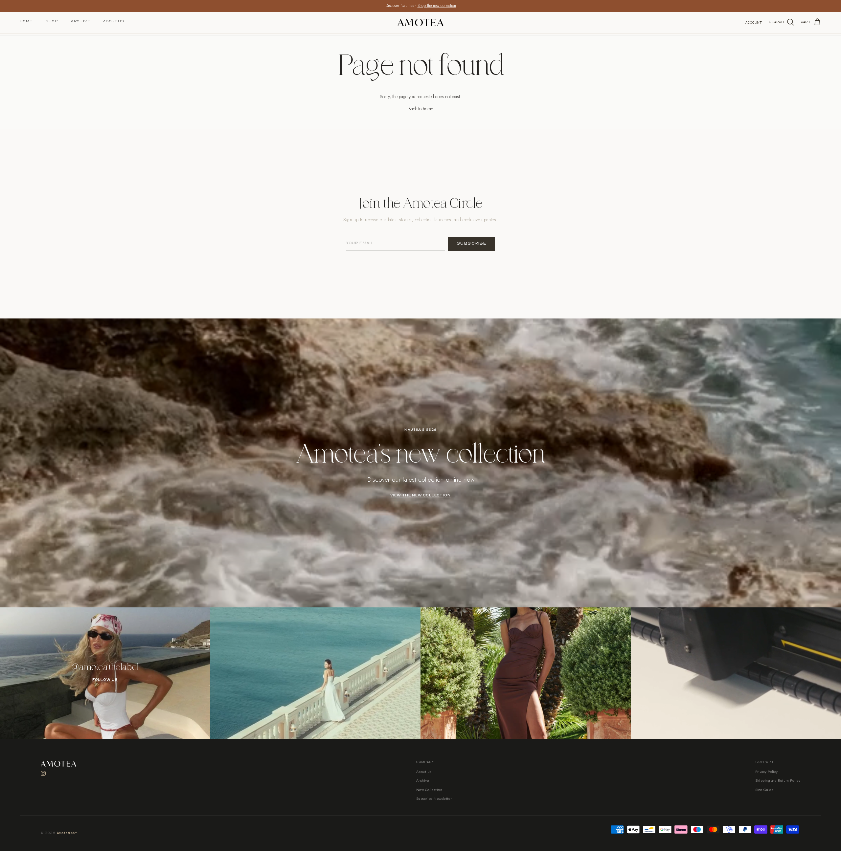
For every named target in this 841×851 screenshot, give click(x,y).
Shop (52, 21)
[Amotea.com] (420, 22)
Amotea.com (67, 833)
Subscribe (472, 243)
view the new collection (420, 495)
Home (26, 21)
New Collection (429, 789)
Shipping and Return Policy (777, 780)
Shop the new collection (437, 6)
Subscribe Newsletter (434, 798)
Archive (80, 21)
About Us (113, 21)
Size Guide (764, 789)
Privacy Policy (766, 771)
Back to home (420, 108)
